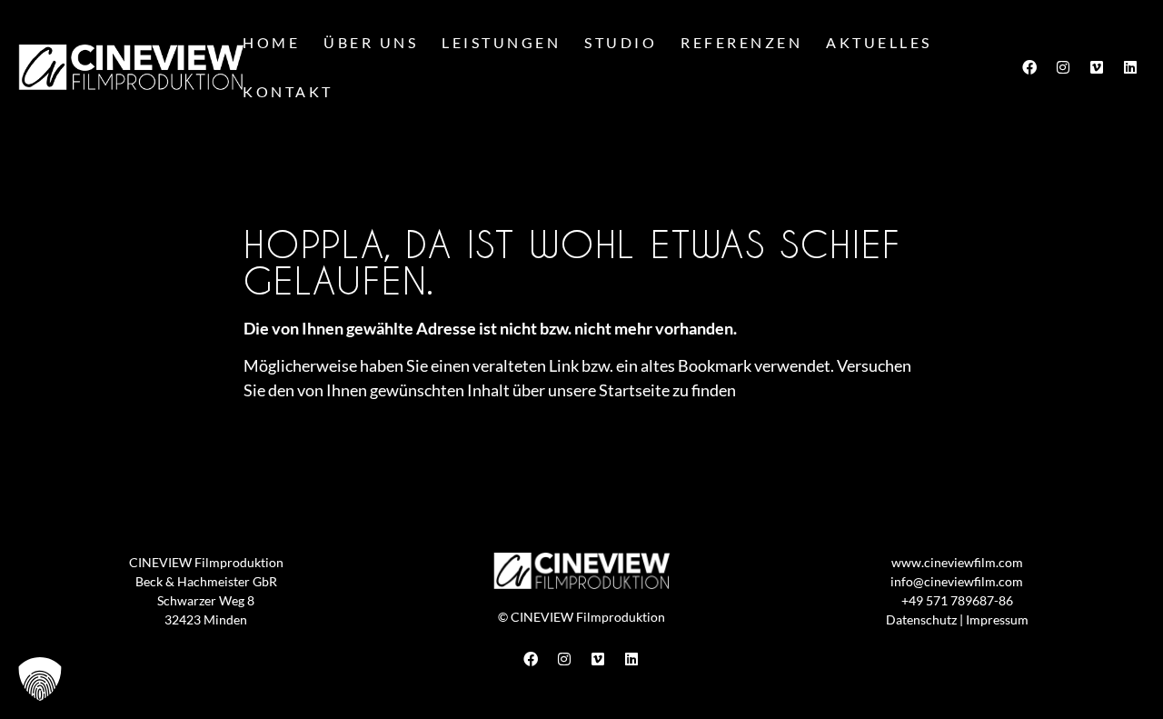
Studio (620, 42)
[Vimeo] (1096, 67)
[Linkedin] (1130, 67)
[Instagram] (1063, 67)
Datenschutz (921, 619)
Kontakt (288, 91)
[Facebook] (1029, 67)
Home (271, 42)
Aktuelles (879, 42)
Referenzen (741, 42)
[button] (40, 679)
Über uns (370, 42)
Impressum (997, 619)
